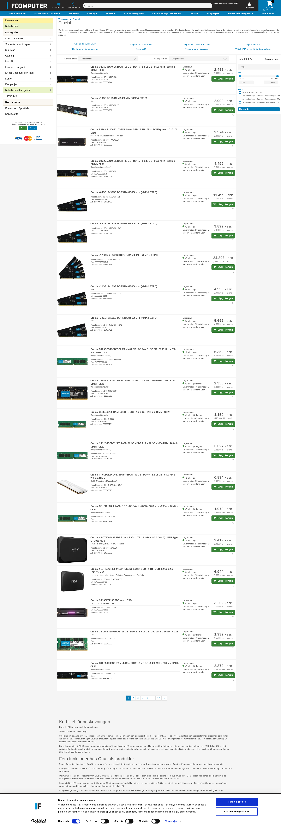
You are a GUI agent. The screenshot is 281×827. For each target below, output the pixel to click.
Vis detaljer (171, 821)
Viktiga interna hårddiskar (197, 49)
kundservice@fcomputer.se (225, 3)
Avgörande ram (253, 44)
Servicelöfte (11, 114)
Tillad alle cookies (237, 802)
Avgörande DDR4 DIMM (85, 44)
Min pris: (242, 78)
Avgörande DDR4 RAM (141, 44)
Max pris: (274, 78)
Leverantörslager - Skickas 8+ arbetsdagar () (261, 102)
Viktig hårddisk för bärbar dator (85, 49)
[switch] (105, 821)
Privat (23, 128)
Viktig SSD (141, 49)
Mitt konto (250, 8)
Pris (239, 72)
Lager (240, 89)
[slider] (240, 76)
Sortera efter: (70, 59)
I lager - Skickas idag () (252, 92)
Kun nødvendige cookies (236, 811)
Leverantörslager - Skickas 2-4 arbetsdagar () (261, 96)
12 (158, 698)
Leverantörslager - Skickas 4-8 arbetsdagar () (261, 99)
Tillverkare (11, 95)
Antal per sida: (160, 59)
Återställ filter (271, 59)
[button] (16, 13)
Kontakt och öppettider (17, 108)
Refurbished (11, 26)
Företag (32, 128)
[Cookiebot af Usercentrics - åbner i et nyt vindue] (39, 821)
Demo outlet (11, 20)
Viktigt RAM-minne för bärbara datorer (253, 49)
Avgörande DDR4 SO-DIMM (197, 44)
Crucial (76, 19)
